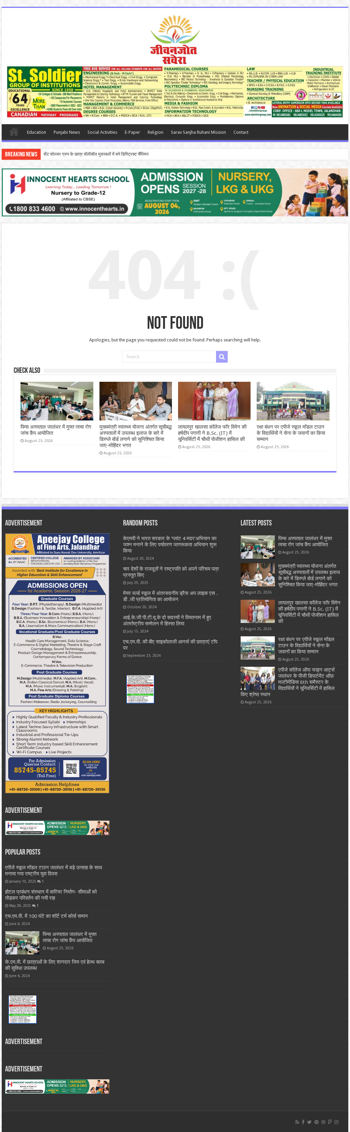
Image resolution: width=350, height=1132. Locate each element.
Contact (240, 132)
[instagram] (336, 1122)
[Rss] (297, 1122)
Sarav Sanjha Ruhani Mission (198, 132)
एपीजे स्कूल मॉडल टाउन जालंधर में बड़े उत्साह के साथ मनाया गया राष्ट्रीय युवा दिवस (53, 870)
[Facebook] (303, 1122)
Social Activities (102, 132)
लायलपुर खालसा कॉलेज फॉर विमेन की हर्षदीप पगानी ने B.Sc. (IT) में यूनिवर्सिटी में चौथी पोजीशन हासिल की (212, 433)
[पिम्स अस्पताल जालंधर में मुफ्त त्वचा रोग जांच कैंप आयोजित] (22, 942)
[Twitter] (309, 1122)
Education (36, 132)
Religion (155, 132)
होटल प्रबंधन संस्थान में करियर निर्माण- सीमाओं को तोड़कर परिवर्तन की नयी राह (51, 895)
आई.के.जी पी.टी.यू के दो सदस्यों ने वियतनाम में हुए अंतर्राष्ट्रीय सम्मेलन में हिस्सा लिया (167, 620)
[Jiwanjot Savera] (175, 39)
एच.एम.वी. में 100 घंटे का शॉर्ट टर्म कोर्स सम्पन (46, 916)
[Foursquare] (329, 1122)
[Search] (222, 357)
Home (14, 131)
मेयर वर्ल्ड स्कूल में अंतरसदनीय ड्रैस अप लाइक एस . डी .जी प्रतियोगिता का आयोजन (170, 596)
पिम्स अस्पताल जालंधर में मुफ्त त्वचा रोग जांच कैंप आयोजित (69, 937)
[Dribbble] (323, 1122)
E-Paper (132, 132)
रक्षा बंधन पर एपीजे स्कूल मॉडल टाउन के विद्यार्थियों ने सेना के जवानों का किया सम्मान (291, 433)
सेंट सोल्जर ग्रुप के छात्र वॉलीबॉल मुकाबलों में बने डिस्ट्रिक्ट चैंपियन (95, 154)
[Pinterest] (316, 1122)
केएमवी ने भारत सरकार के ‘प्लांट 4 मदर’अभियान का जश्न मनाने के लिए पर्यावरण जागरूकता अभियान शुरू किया (170, 544)
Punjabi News (67, 132)
